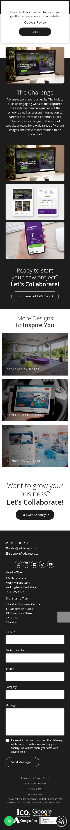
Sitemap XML (35, 789)
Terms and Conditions (35, 783)
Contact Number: (17, 650)
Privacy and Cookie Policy (35, 778)
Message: (11, 705)
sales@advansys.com (22, 548)
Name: (10, 632)
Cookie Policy (35, 22)
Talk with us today (33, 515)
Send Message (21, 762)
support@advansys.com (24, 554)
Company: (11, 687)
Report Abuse (35, 794)
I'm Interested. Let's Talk (33, 296)
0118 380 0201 (18, 543)
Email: (10, 668)
